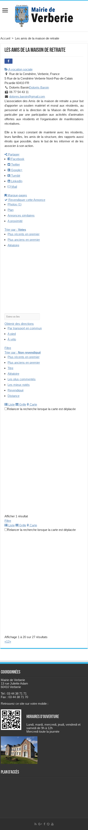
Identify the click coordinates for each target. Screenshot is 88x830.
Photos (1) (14, 204)
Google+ (16, 170)
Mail (14, 186)
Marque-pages (17, 195)
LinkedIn (16, 181)
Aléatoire (13, 245)
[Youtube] (52, 824)
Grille (22, 404)
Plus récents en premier (23, 234)
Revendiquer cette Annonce (26, 200)
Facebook (17, 159)
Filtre (8, 348)
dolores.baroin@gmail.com (27, 96)
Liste (11, 404)
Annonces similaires (21, 215)
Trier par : (15, 229)
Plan (11, 210)
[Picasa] (48, 824)
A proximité (15, 221)
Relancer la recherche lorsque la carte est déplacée (41, 409)
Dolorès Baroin (39, 87)
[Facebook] (44, 824)
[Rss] (35, 824)
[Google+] (40, 824)
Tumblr (15, 175)
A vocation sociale (20, 69)
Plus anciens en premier (24, 239)
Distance (13, 396)
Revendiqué (16, 390)
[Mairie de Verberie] (44, 15)
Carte (33, 404)
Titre (10, 368)
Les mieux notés (19, 384)
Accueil (5, 38)
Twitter (15, 164)
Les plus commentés (22, 379)
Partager (13, 154)
